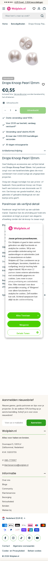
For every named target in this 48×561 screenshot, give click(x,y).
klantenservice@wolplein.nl (16, 465)
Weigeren (24, 325)
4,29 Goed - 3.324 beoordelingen (28, 2)
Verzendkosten (20, 94)
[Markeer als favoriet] (43, 84)
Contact (6, 546)
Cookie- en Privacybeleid (13, 551)
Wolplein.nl (14, 556)
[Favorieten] (34, 8)
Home (5, 24)
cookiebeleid (32, 281)
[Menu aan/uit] (3, 8)
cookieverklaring (26, 299)
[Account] (39, 8)
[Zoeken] (42, 15)
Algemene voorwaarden (23, 546)
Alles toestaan (23, 315)
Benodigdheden (18, 24)
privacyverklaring (15, 281)
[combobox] (24, 16)
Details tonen (23, 333)
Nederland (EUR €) (14, 518)
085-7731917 (10, 460)
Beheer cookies (34, 551)
